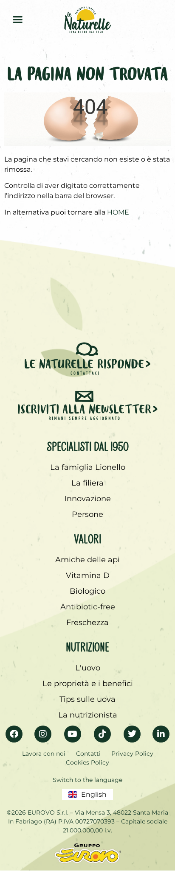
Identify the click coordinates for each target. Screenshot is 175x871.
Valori (87, 537)
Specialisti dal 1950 (88, 445)
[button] (17, 19)
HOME (118, 212)
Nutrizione (87, 645)
